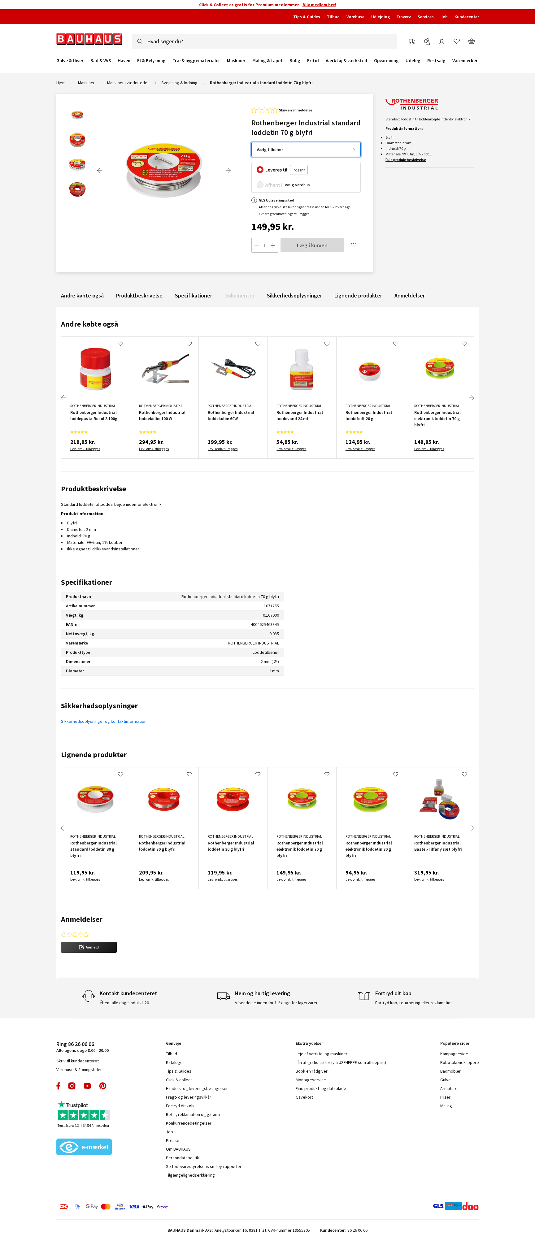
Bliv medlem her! (319, 4)
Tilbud (333, 17)
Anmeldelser (409, 295)
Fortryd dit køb (180, 1106)
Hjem (61, 82)
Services (426, 17)
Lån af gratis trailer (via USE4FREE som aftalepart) (341, 1062)
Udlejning (380, 17)
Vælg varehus (297, 185)
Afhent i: (274, 185)
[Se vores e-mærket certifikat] (84, 1147)
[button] (89, 947)
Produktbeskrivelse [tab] (93, 488)
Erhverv (404, 17)
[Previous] (100, 170)
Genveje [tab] (173, 1043)
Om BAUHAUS (178, 1149)
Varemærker (465, 60)
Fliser (445, 1097)
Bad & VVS (100, 60)
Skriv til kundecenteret (77, 1061)
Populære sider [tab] (454, 1043)
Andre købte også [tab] (89, 324)
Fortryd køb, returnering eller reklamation (414, 1002)
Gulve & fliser (70, 60)
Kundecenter (467, 17)
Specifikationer (193, 295)
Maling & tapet (267, 60)
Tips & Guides (306, 17)
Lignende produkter (358, 295)
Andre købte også (82, 295)
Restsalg (436, 60)
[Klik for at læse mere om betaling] (151, 1206)
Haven (124, 60)
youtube (87, 1086)
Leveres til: (277, 170)
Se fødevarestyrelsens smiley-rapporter (203, 1166)
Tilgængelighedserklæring (190, 1175)
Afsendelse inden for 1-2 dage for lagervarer (276, 1002)
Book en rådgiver (312, 1071)
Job (444, 17)
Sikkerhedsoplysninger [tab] (99, 705)
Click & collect (179, 1080)
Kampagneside (454, 1054)
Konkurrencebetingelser (188, 1123)
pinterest (102, 1086)
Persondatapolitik (182, 1158)
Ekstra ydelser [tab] (309, 1043)
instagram (71, 1086)
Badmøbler (450, 1071)
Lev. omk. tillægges (85, 448)
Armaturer (449, 1088)
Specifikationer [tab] (86, 582)
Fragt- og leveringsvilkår (188, 1097)
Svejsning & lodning (179, 82)
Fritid (313, 60)
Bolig (294, 60)
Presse (172, 1140)
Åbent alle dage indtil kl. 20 (124, 1002)
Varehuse (355, 17)
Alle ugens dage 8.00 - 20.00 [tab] (82, 1046)
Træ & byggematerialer (196, 60)
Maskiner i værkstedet (128, 82)
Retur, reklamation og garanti (193, 1114)
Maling (446, 1106)
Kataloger (175, 1062)
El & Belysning (151, 60)
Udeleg (413, 60)
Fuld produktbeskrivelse (405, 159)
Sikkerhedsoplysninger (294, 295)
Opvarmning (386, 60)
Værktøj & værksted (346, 60)
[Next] (228, 170)
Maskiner (236, 60)
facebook (58, 1086)
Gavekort (304, 1097)
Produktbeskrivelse (139, 295)
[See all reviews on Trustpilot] (84, 1111)
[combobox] (264, 41)
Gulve (445, 1080)
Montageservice (311, 1080)
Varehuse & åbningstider (79, 1069)
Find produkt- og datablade (321, 1088)
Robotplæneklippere (459, 1062)
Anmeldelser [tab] (81, 919)
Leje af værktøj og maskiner (321, 1054)
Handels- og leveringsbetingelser (197, 1088)
